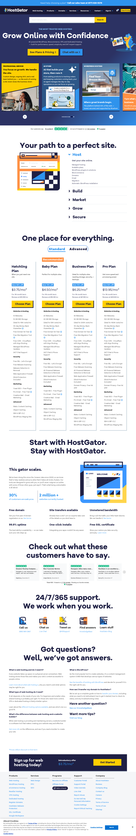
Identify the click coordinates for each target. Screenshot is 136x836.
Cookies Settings (96, 827)
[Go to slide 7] (72, 116)
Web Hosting (38, 11)
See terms (27, 518)
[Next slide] (111, 117)
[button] (109, 10)
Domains (61, 11)
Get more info (14, 729)
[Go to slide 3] (65, 116)
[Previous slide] (25, 117)
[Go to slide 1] (62, 116)
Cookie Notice (8, 834)
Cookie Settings (80, 805)
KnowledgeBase (86, 632)
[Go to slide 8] (73, 116)
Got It (111, 827)
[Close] (132, 827)
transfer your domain (110, 694)
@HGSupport (65, 631)
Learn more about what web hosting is (24, 685)
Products (50, 11)
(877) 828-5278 (95, 3)
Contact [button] (98, 11)
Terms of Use (32, 823)
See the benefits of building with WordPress (87, 682)
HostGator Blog (106, 631)
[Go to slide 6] (69, 116)
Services (72, 11)
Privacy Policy (52, 830)
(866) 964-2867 (25, 632)
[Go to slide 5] (68, 116)
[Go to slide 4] (66, 116)
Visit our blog (76, 718)
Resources (85, 11)
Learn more (102, 533)
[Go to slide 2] (63, 116)
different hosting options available (35, 707)
